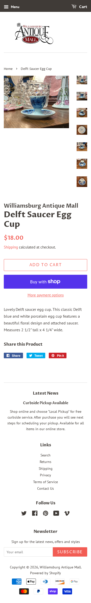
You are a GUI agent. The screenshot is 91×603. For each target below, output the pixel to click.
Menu (14, 7)
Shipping (11, 247)
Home (8, 69)
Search (45, 455)
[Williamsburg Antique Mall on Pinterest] (45, 514)
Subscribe (70, 552)
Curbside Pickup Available (45, 403)
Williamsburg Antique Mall (60, 567)
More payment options (46, 295)
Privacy (45, 475)
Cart (82, 7)
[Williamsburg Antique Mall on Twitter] (24, 514)
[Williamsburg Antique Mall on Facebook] (35, 514)
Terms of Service (45, 482)
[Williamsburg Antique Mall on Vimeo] (67, 514)
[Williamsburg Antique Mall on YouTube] (56, 514)
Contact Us (45, 488)
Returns (45, 461)
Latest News (45, 393)
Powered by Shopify (45, 573)
